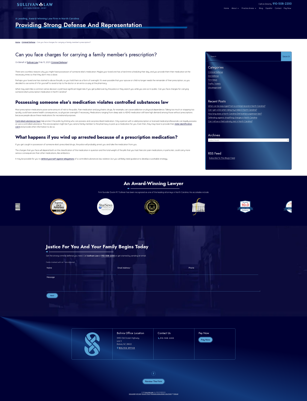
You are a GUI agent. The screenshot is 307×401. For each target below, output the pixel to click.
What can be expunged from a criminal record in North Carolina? (236, 106)
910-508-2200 (282, 3)
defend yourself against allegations (57, 159)
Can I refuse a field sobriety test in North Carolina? (230, 121)
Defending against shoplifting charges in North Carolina (232, 117)
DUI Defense (213, 76)
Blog (261, 8)
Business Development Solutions (161, 394)
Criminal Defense (59, 62)
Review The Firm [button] (153, 381)
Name (49, 268)
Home (226, 8)
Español (269, 8)
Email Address (124, 268)
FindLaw (175, 394)
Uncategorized (214, 87)
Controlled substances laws (27, 121)
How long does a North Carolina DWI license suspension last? (235, 113)
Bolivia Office (127, 348)
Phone (191, 268)
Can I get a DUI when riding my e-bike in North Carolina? (232, 110)
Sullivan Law (32, 62)
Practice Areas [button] (248, 8)
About (234, 8)
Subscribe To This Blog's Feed (222, 158)
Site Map (138, 394)
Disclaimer (132, 394)
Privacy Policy (146, 394)
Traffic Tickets (214, 83)
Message (51, 277)
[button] (304, 383)
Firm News (212, 80)
